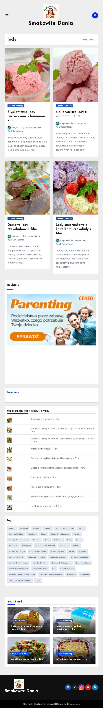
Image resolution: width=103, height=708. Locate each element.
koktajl (77, 534)
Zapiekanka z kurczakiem (20, 580)
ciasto (48, 528)
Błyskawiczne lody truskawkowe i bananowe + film (27, 116)
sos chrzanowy (67, 569)
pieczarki (13, 546)
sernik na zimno (83, 563)
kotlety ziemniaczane (18, 540)
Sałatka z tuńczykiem (61, 563)
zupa (38, 580)
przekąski (63, 546)
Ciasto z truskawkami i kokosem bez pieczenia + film (58, 468)
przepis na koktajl (17, 551)
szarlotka (71, 574)
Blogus (59, 704)
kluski (43, 534)
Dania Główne (18, 620)
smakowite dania (40, 569)
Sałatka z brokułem (79, 557)
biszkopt (36, 528)
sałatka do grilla (16, 557)
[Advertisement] (52, 364)
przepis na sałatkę (37, 551)
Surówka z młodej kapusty (50, 574)
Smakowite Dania (50, 23)
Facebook (13, 392)
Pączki (71, 551)
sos (54, 569)
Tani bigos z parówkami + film (46, 487)
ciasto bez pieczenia (65, 528)
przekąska (26, 546)
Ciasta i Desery (16, 106)
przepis (76, 546)
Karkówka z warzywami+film (45, 419)
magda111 (16, 127)
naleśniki (58, 540)
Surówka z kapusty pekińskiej (22, 574)
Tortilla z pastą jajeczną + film (46, 506)
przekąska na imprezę (45, 546)
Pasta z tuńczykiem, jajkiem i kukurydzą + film (55, 458)
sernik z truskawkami (18, 569)
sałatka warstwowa (36, 557)
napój (69, 540)
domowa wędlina (16, 534)
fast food (32, 534)
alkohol (12, 528)
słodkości (84, 574)
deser (81, 528)
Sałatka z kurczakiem (18, 563)
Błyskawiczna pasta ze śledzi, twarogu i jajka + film (57, 496)
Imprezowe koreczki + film (44, 448)
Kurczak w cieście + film (43, 477)
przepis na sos (57, 551)
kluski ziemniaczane (60, 534)
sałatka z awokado (58, 557)
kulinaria (37, 540)
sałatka (82, 551)
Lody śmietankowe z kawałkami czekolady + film (73, 229)
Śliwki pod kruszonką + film (72, 659)
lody (47, 540)
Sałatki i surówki (20, 653)
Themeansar (73, 704)
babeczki (24, 528)
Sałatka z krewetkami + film (27, 659)
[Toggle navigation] (7, 15)
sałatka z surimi (39, 563)
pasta (79, 540)
